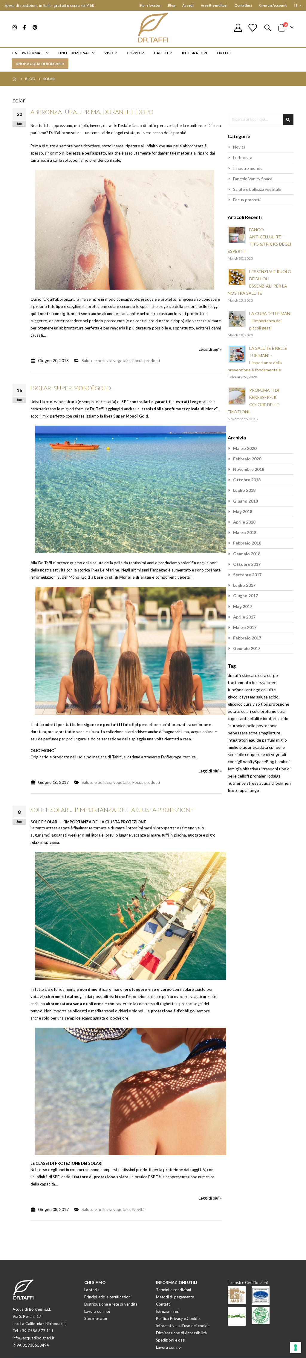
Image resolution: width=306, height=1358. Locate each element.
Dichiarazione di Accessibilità (181, 1332)
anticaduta (258, 747)
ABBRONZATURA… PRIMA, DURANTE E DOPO (91, 111)
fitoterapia (238, 790)
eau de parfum (262, 739)
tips (265, 704)
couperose (255, 754)
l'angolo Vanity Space (253, 178)
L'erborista (242, 157)
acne (253, 732)
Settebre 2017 (247, 574)
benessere (238, 732)
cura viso (252, 704)
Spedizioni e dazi (170, 1340)
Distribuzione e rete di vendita (110, 1304)
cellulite (268, 689)
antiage (253, 689)
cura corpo (268, 675)
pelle (251, 725)
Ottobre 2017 (247, 564)
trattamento (240, 682)
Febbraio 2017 (247, 637)
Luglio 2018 (244, 490)
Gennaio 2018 (246, 553)
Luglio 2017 (244, 585)
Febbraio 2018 (247, 542)
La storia (92, 1289)
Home (15, 78)
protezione (279, 704)
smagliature (269, 732)
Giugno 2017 (245, 595)
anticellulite (251, 718)
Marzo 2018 (244, 532)
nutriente (237, 783)
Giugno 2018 (245, 500)
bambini (282, 761)
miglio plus (238, 747)
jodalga (274, 775)
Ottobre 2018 (247, 479)
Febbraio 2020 (247, 458)
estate (234, 711)
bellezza (259, 682)
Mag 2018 (242, 511)
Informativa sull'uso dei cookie (182, 1325)
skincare (250, 675)
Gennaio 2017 (246, 648)
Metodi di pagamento (175, 1297)
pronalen (258, 775)
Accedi (188, 5)
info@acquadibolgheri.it (34, 1338)
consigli (235, 761)
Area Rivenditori (214, 5)
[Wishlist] (252, 28)
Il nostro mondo (248, 168)
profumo (269, 711)
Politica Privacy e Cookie (178, 1318)
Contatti (163, 1304)
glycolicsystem (242, 696)
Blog (171, 5)
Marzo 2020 (244, 448)
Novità (138, 1209)
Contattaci (243, 5)
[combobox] (260, 119)
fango (253, 790)
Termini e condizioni (173, 1289)
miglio (281, 739)
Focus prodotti (146, 360)
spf (272, 747)
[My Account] (237, 28)
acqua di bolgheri (275, 783)
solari (246, 711)
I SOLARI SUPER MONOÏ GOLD (70, 387)
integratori (238, 739)
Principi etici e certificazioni (107, 1297)
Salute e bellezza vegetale (106, 360)
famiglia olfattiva (243, 768)
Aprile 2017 (244, 616)
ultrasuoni (269, 768)
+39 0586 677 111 (36, 1330)
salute (262, 696)
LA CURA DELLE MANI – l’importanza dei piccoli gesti (270, 320)
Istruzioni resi (168, 1311)
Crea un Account (273, 5)
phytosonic (266, 725)
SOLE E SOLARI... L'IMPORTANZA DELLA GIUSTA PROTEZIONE (112, 809)
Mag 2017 (242, 606)
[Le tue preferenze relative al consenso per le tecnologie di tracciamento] (295, 1347)
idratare (271, 718)
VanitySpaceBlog (259, 761)
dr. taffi (235, 675)
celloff (244, 775)
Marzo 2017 (244, 627)
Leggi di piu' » (210, 349)
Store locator (150, 5)
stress (253, 783)
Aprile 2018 (244, 521)
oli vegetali (276, 754)
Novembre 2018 (248, 469)
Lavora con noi (97, 1311)
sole (256, 711)
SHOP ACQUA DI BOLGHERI (40, 63)
